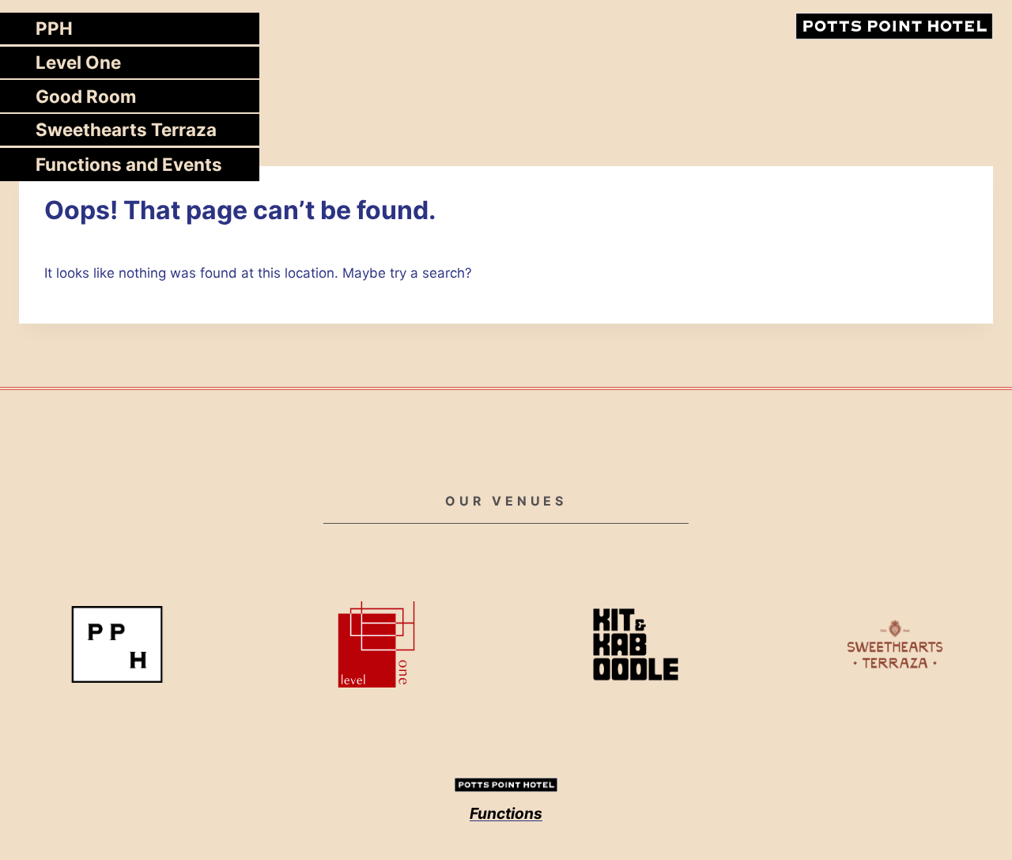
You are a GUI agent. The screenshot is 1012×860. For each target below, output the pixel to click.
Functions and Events (129, 164)
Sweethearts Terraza (126, 129)
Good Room (86, 96)
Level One (78, 62)
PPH (54, 28)
